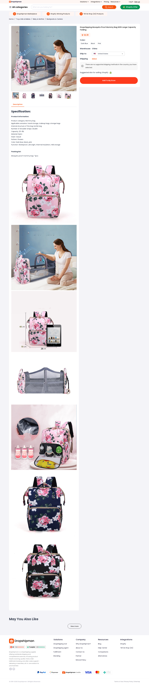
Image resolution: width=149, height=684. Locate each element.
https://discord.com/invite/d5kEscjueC (14, 669)
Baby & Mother (38, 19)
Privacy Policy (128, 681)
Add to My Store (108, 80)
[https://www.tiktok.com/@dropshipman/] (10, 669)
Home (11, 19)
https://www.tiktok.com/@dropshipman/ (10, 669)
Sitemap (137, 681)
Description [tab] (17, 104)
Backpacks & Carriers (55, 19)
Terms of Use (118, 681)
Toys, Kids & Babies (23, 19)
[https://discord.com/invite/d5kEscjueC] (13, 669)
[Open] (122, 53)
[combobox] (105, 53)
